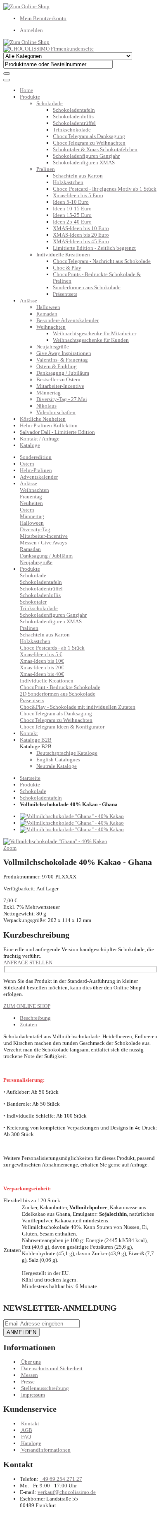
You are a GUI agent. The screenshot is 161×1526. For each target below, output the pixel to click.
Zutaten (28, 1024)
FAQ (26, 1437)
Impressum (33, 1395)
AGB (26, 1430)
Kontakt (30, 1423)
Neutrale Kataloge (56, 766)
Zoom (10, 848)
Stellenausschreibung (45, 1388)
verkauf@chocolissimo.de (67, 1492)
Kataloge (30, 445)
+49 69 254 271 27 (61, 1479)
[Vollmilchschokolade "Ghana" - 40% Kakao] (72, 816)
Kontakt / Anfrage (39, 439)
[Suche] (6, 73)
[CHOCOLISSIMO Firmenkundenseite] (48, 49)
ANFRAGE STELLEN (27, 962)
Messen (29, 1375)
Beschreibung (35, 1018)
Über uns (31, 1362)
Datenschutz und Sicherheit (52, 1368)
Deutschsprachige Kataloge (66, 753)
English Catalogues (58, 759)
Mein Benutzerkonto (43, 18)
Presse (28, 1381)
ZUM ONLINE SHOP (26, 1006)
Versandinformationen (46, 1450)
